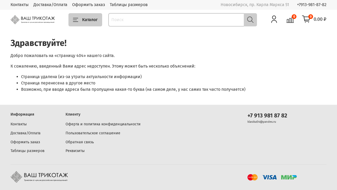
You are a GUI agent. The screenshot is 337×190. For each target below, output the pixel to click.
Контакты (20, 4)
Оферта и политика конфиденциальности (103, 124)
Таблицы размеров (129, 4)
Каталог (90, 19)
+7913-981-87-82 (311, 4)
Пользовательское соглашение (93, 133)
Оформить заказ (88, 4)
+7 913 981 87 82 (267, 115)
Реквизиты (75, 151)
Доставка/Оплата (50, 4)
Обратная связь (80, 142)
